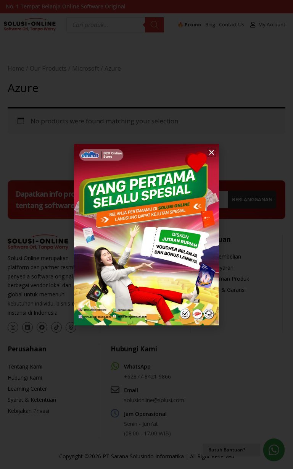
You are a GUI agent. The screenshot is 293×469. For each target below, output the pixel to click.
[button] (211, 152)
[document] (146, 234)
